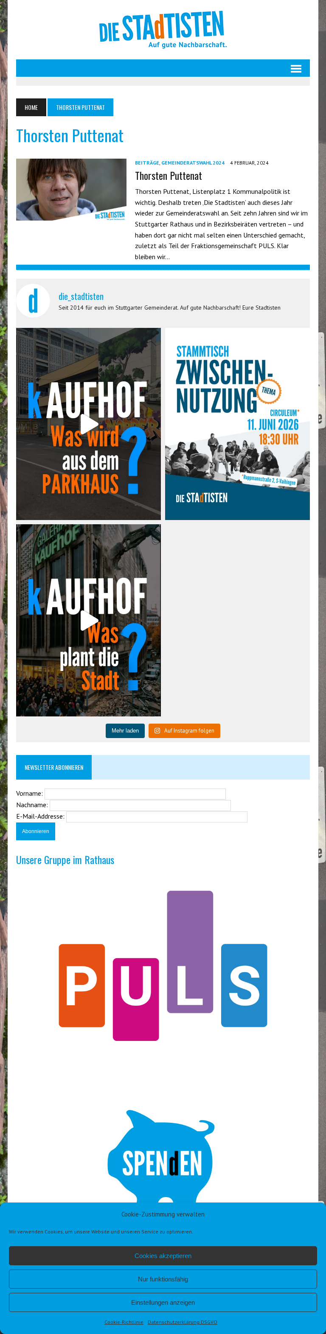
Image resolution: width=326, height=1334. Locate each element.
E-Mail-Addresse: (41, 816)
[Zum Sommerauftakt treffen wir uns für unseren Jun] (237, 424)
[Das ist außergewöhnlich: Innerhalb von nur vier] (88, 620)
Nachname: (33, 804)
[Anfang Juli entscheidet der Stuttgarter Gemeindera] (88, 424)
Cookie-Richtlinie (123, 1322)
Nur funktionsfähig (163, 1279)
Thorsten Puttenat (168, 175)
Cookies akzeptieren (163, 1255)
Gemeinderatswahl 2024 (193, 162)
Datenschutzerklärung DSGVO (182, 1322)
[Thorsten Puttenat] (71, 214)
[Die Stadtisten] (162, 29)
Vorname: (30, 793)
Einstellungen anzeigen (163, 1302)
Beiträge (147, 162)
